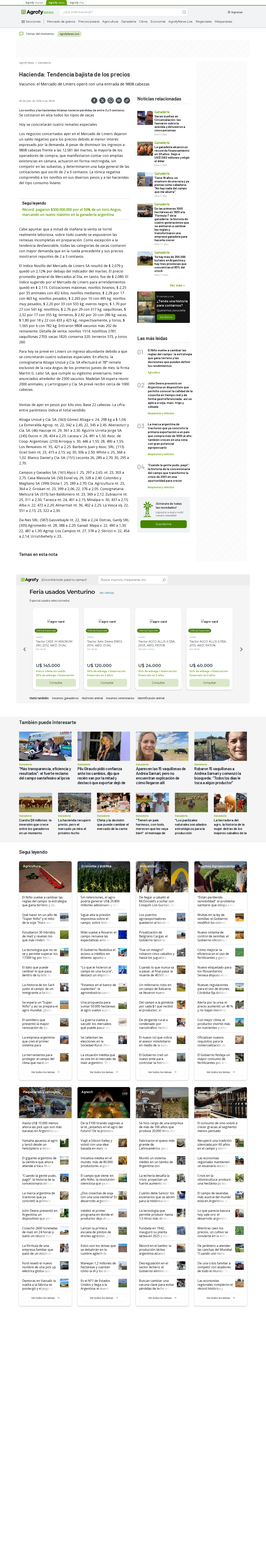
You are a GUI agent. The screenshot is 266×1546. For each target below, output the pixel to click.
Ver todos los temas (43, 1072)
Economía (158, 21)
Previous (24, 649)
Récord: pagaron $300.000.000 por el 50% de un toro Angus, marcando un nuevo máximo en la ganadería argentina (72, 212)
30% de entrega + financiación (55, 675)
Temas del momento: (40, 34)
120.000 (103, 665)
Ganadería (128, 21)
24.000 (153, 665)
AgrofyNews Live (180, 21)
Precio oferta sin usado (51, 671)
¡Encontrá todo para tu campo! (64, 580)
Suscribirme (164, 524)
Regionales (204, 21)
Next (242, 649)
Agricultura (110, 21)
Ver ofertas (107, 593)
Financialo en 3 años (100, 675)
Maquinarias (223, 21)
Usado (39, 636)
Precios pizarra (88, 21)
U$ (39, 665)
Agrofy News (26, 62)
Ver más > (177, 285)
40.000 (205, 665)
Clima (143, 21)
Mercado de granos (61, 21)
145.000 (51, 665)
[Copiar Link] (127, 100)
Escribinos (166, 317)
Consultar (55, 683)
